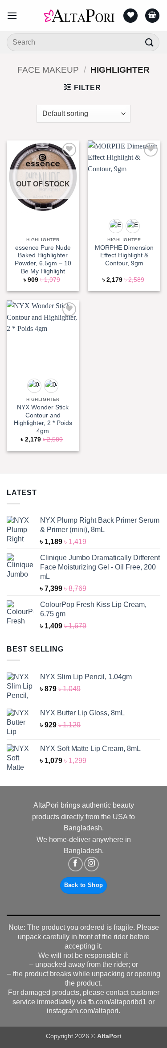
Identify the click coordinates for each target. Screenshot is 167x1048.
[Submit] (150, 42)
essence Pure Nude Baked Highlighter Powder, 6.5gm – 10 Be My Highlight (43, 259)
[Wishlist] (130, 15)
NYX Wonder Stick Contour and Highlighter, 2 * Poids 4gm (43, 419)
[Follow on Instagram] (91, 864)
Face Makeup (48, 69)
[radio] (115, 226)
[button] (12, 15)
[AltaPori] (79, 15)
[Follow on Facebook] (75, 864)
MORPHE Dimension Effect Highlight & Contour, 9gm (124, 255)
